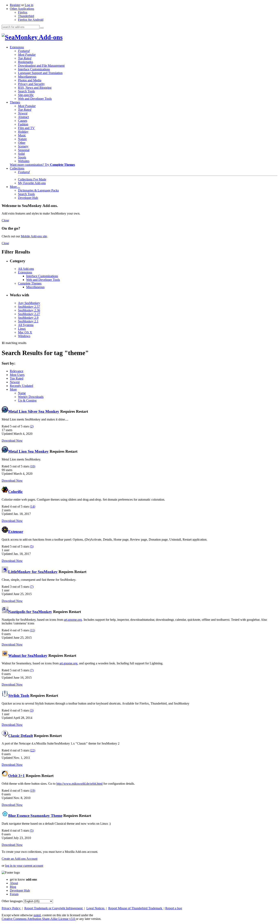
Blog (13, 887)
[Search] (42, 28)
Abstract (23, 117)
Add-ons (50, 37)
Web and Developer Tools (35, 98)
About (14, 883)
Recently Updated (21, 385)
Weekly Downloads (31, 396)
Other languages (12, 901)
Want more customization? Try (42, 164)
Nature (22, 139)
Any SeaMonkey (29, 303)
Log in (29, 5)
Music (22, 135)
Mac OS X (25, 332)
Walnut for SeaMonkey (27, 655)
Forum (14, 894)
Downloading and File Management (41, 65)
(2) (31, 426)
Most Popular (27, 54)
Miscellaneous (27, 76)
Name (22, 393)
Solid (21, 153)
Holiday (23, 131)
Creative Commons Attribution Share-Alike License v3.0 (39, 919)
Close (5, 220)
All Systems (25, 325)
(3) (31, 710)
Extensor (15, 531)
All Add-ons (26, 268)
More (13, 389)
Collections (17, 168)
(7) (31, 586)
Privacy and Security (31, 84)
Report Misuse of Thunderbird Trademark (135, 908)
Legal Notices (95, 908)
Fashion (23, 124)
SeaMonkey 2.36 (29, 310)
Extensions (17, 47)
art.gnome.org (73, 619)
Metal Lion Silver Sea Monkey (33, 411)
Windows (24, 336)
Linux (22, 328)
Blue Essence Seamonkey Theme (35, 815)
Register (15, 5)
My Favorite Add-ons (32, 183)
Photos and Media (29, 80)
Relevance (16, 371)
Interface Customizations (34, 69)
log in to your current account (24, 865)
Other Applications (22, 8)
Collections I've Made (32, 179)
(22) (32, 750)
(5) (31, 546)
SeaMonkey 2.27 (29, 314)
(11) (32, 630)
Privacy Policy (11, 908)
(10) (32, 466)
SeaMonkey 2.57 (29, 306)
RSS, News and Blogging (34, 87)
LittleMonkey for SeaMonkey (33, 572)
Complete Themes (29, 283)
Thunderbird (26, 16)
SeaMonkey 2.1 (28, 321)
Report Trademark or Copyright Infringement (53, 908)
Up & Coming (27, 400)
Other (21, 142)
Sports (22, 157)
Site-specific (26, 95)
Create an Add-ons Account (19, 858)
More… (15, 186)
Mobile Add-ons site (34, 236)
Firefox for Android (30, 19)
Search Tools (26, 91)
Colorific (15, 491)
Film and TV (26, 128)
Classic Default (20, 736)
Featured (24, 51)
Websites (23, 161)
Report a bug (173, 908)
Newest (22, 113)
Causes (22, 120)
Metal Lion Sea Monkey (28, 451)
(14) (32, 506)
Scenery (23, 146)
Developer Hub (28, 197)
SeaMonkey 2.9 (28, 317)
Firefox (22, 12)
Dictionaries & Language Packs (38, 190)
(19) (32, 790)
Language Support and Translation (40, 73)
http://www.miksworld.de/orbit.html (79, 783)
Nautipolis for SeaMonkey (30, 612)
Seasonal (23, 150)
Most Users (17, 374)
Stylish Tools (18, 695)
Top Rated (24, 58)
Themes (15, 102)
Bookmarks (25, 62)
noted (37, 915)
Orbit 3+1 (16, 776)
